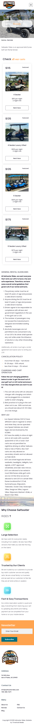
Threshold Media (18, 722)
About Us (4, 705)
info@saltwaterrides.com (10, 690)
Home (3, 40)
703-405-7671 (6, 692)
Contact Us (21, 708)
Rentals (4, 708)
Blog (2, 711)
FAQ (18, 705)
